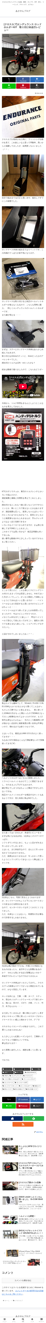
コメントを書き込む (23, 1280)
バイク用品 (36, 1069)
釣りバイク (7, 1089)
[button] (37, 86)
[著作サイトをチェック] (12, 1118)
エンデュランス (16, 1076)
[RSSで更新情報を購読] (23, 1124)
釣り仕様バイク (32, 1089)
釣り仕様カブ (19, 1089)
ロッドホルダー (26, 1086)
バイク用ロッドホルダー (12, 1079)
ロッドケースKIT (22, 1082)
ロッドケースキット (10, 1086)
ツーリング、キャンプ (22, 1069)
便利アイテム (8, 1072)
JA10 (6, 1076)
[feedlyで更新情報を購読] (33, 1118)
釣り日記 (20, 1072)
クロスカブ (8, 1069)
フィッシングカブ (29, 1079)
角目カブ (37, 1086)
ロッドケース (8, 1082)
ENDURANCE (31, 1072)
